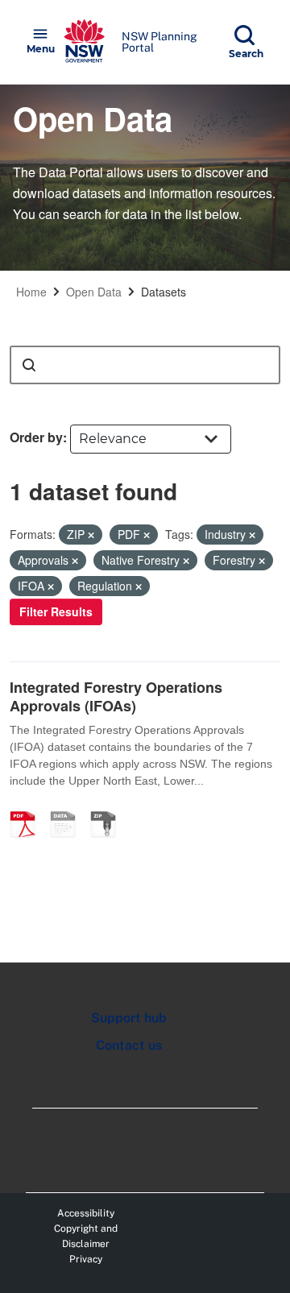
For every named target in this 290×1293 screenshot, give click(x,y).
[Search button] (29, 365)
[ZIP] (108, 807)
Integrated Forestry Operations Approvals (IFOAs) (116, 696)
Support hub (129, 1018)
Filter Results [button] (56, 611)
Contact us (129, 1045)
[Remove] (91, 534)
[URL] (68, 807)
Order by (36, 437)
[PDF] (28, 807)
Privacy (85, 1259)
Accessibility (85, 1213)
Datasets (163, 292)
